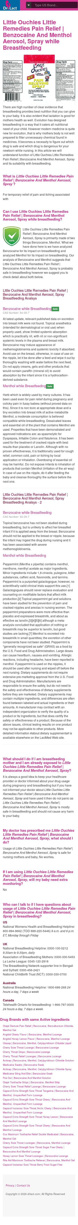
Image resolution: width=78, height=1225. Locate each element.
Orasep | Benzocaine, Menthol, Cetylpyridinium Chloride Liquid (37, 1043)
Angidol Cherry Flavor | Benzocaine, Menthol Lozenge (32, 1034)
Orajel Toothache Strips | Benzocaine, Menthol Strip (31, 1082)
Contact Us (23, 1185)
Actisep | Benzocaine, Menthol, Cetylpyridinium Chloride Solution (38, 1060)
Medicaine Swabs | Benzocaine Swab (23, 1065)
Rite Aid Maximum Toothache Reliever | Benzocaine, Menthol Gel (39, 1160)
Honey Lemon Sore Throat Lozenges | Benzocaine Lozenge (35, 1156)
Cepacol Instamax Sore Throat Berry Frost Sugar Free (32, 1164)
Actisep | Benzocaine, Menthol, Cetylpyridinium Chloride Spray (37, 1069)
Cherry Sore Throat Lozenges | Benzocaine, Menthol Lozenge (36, 1143)
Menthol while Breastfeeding (24, 385)
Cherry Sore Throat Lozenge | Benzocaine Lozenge (31, 1047)
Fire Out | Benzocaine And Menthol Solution (27, 1078)
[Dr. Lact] (10, 5)
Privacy (10, 1185)
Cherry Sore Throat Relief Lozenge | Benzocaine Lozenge (34, 1086)
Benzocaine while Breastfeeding (27, 308)
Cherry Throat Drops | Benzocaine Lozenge (26, 1052)
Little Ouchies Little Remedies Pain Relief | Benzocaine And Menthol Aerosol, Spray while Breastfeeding (37, 34)
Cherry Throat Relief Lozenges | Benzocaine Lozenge (32, 1056)
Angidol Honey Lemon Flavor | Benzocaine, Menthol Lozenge (36, 1039)
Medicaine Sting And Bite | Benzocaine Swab (27, 1073)
